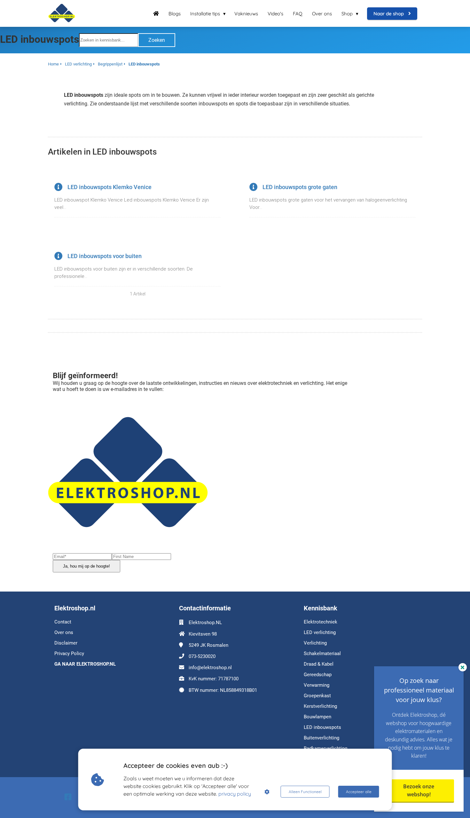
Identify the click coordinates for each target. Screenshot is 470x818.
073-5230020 (202, 656)
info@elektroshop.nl (210, 667)
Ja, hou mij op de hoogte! (86, 566)
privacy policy (234, 794)
